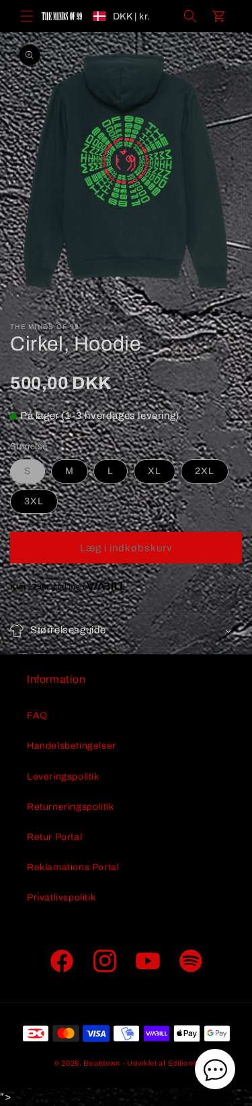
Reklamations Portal (73, 867)
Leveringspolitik (63, 777)
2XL (204, 471)
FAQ (37, 715)
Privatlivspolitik (61, 897)
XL (154, 471)
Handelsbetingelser (71, 746)
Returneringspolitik (70, 807)
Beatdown (101, 1063)
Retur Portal (54, 837)
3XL (34, 501)
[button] (27, 16)
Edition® (183, 1063)
